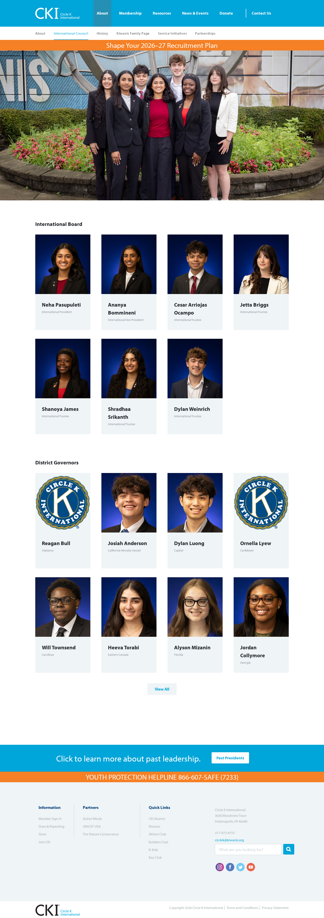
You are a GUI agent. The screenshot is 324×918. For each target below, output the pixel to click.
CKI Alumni (157, 818)
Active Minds (92, 818)
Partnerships (205, 33)
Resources (162, 13)
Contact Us (261, 13)
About (102, 13)
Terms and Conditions (242, 907)
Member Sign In (50, 818)
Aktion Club (157, 834)
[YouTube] (251, 867)
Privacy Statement (275, 907)
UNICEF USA (92, 826)
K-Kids (153, 849)
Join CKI (44, 842)
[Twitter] (240, 867)
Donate (226, 13)
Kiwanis (154, 826)
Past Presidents (230, 757)
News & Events (195, 13)
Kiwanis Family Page (133, 33)
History (102, 33)
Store (42, 834)
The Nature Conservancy (101, 834)
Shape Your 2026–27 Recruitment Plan (162, 45)
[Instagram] (220, 867)
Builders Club (158, 842)
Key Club (155, 857)
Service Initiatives (172, 33)
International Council (71, 33)
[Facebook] (230, 867)
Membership (130, 13)
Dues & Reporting (51, 826)
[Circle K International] (59, 13)
